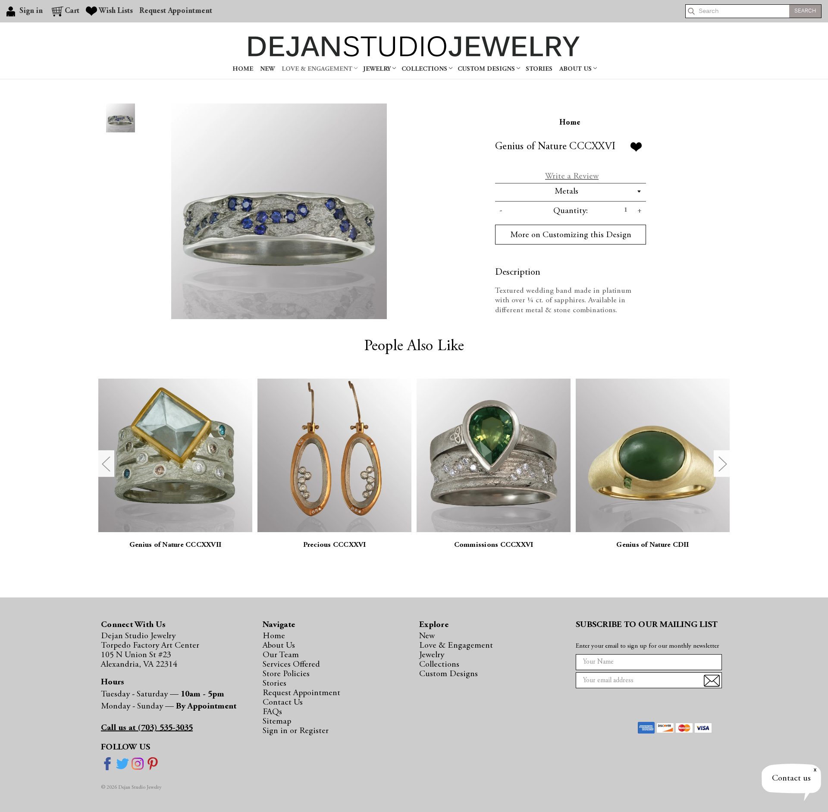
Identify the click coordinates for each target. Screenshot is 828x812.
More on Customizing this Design (570, 235)
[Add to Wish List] (636, 147)
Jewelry (377, 69)
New (267, 69)
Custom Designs (487, 69)
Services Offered (291, 664)
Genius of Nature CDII (652, 545)
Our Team (281, 655)
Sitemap (277, 721)
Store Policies (286, 674)
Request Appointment (175, 11)
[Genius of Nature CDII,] (653, 456)
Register (314, 731)
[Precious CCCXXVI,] (334, 456)
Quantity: (570, 211)
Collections (425, 69)
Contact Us (283, 702)
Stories (539, 69)
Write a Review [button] (572, 176)
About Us (576, 69)
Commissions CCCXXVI (493, 545)
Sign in (276, 731)
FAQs (272, 712)
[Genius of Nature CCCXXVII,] (175, 456)
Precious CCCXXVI (334, 545)
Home (242, 69)
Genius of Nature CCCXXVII (175, 545)
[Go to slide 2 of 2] (105, 463)
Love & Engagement (318, 69)
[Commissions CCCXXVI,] (494, 456)
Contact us (791, 778)
